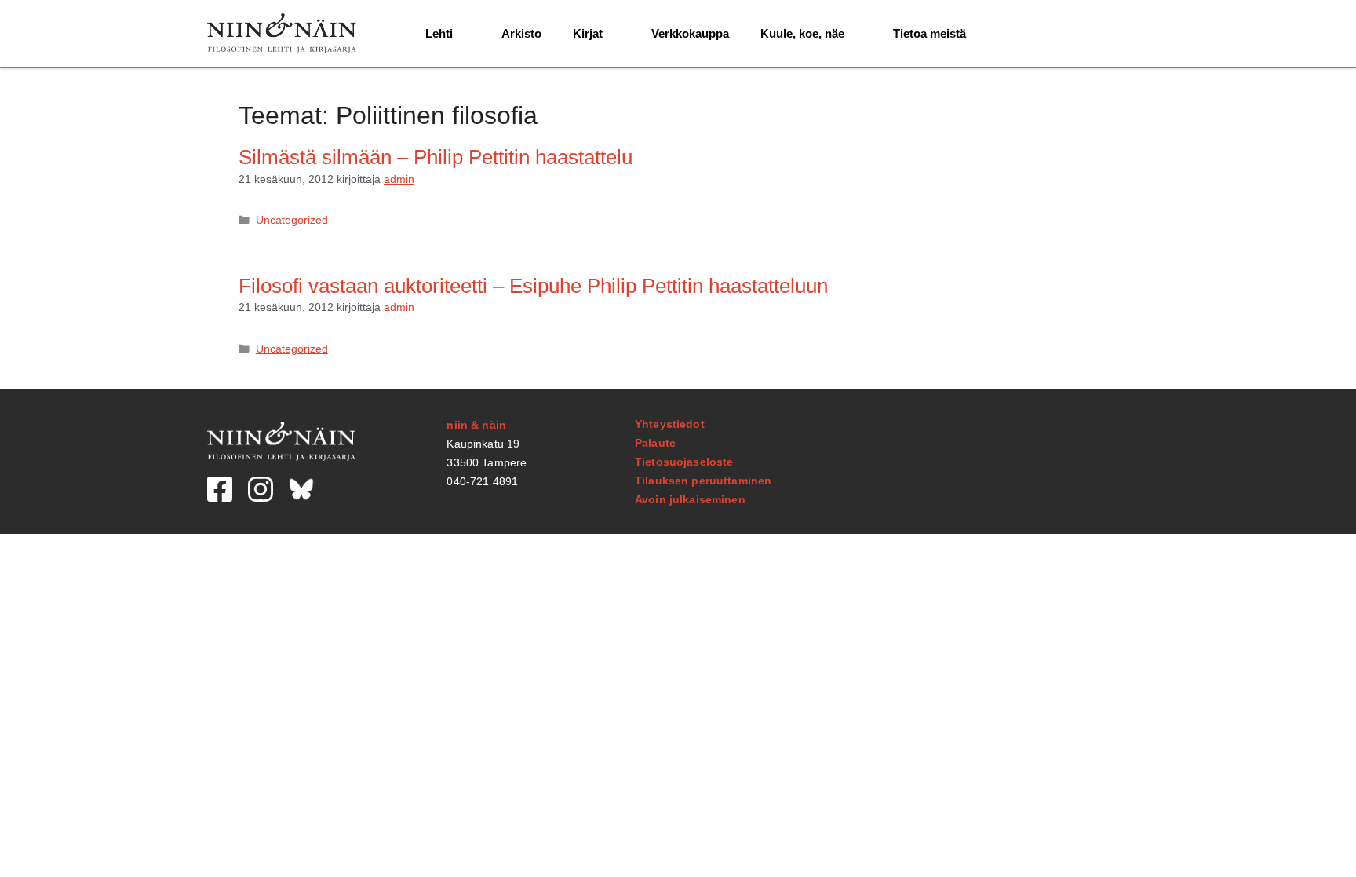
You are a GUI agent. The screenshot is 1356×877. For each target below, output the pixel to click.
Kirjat (588, 33)
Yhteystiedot (670, 424)
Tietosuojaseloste (684, 461)
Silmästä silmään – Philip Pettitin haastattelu (435, 157)
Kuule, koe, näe (802, 33)
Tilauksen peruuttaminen (703, 480)
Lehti (439, 33)
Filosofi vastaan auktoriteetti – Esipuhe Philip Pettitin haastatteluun (533, 286)
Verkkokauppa (690, 33)
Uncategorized (292, 220)
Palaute (655, 443)
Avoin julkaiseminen (690, 499)
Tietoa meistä (929, 33)
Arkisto (521, 33)
